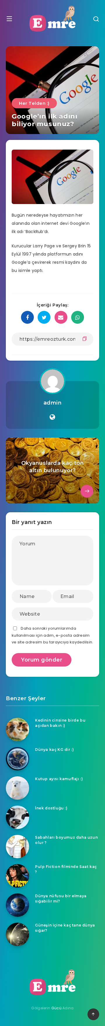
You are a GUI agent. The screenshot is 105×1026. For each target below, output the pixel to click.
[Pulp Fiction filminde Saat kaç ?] (17, 876)
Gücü (56, 1008)
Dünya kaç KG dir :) (54, 749)
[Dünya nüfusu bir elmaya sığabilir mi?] (17, 905)
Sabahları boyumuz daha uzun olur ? (66, 840)
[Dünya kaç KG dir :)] (17, 758)
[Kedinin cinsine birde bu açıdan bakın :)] (17, 729)
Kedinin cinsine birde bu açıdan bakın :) (60, 722)
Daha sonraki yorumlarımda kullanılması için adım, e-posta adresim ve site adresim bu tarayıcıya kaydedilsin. (52, 635)
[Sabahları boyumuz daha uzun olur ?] (17, 846)
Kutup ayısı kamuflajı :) (59, 779)
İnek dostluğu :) (51, 808)
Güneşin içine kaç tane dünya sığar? (65, 927)
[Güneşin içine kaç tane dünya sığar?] (17, 934)
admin (52, 403)
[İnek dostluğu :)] (17, 817)
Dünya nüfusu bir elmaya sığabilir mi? (61, 898)
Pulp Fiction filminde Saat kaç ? (66, 869)
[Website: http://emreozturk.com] (52, 417)
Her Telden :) (34, 103)
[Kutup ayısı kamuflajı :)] (17, 788)
